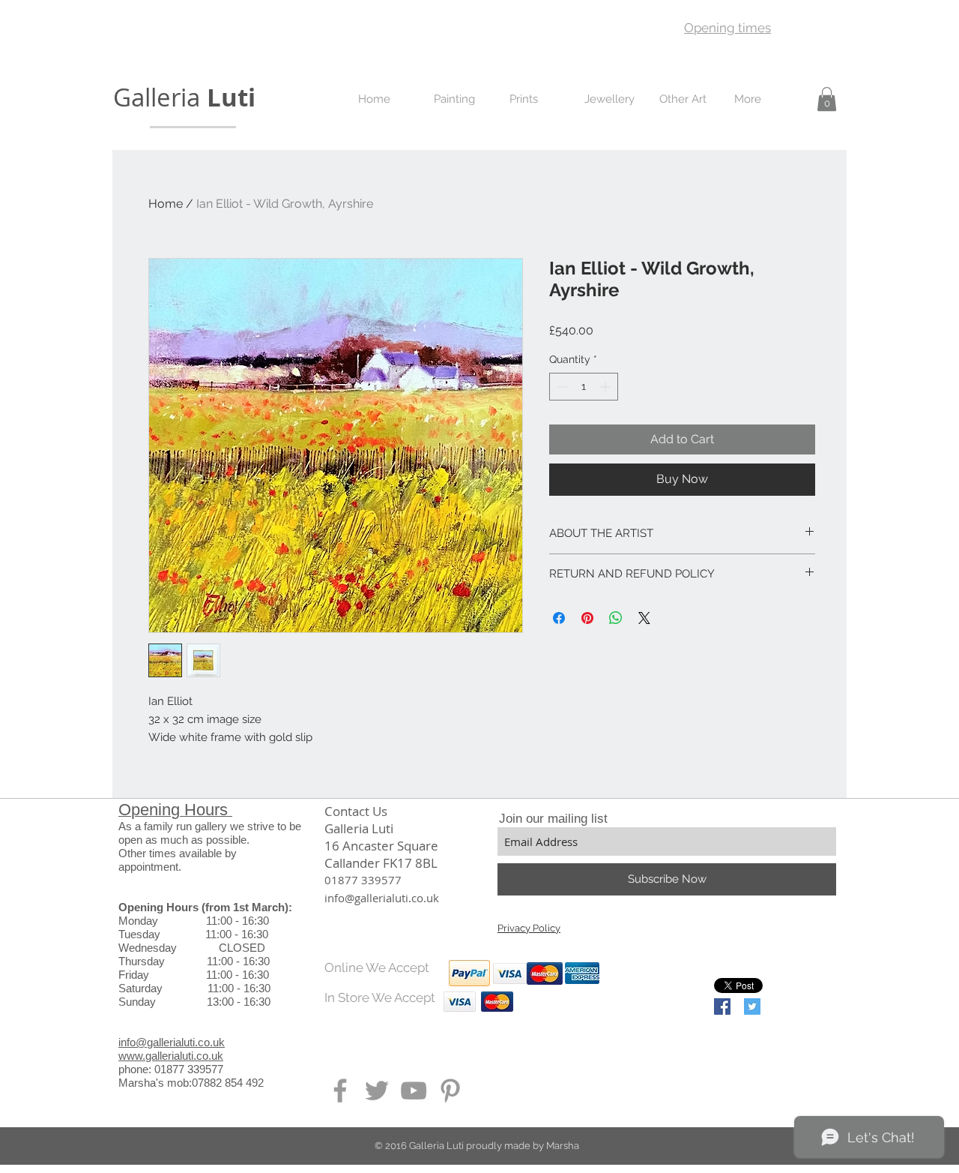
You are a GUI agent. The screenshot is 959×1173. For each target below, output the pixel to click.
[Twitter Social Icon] (752, 1006)
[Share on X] (644, 618)
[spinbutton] (583, 387)
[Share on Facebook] (559, 618)
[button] (827, 99)
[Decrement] (560, 387)
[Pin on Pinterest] (587, 618)
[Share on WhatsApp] (616, 618)
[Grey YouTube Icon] (413, 1090)
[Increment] (606, 387)
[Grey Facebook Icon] (340, 1090)
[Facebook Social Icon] (722, 1006)
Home (165, 203)
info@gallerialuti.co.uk (171, 1042)
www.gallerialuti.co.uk (170, 1055)
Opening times (727, 27)
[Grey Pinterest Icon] (450, 1090)
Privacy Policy (528, 928)
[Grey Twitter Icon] (377, 1090)
